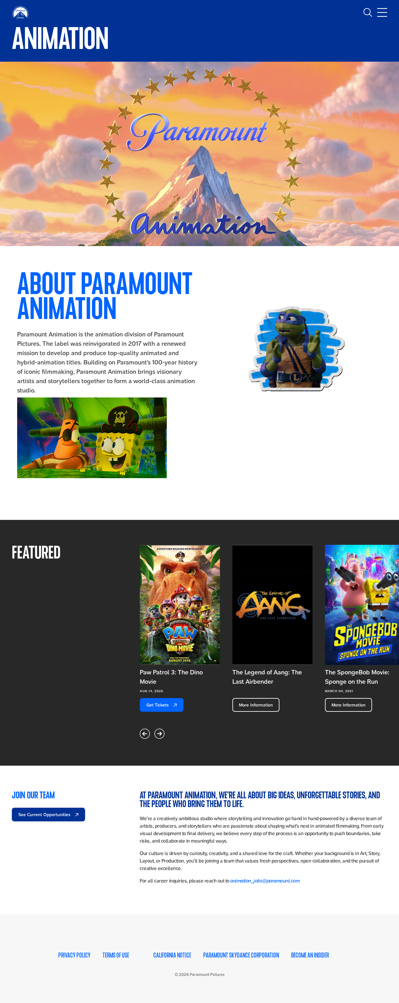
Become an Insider (310, 955)
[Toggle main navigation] (382, 12)
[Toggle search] (368, 12)
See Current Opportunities (45, 814)
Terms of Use (116, 955)
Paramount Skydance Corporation (241, 955)
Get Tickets (158, 704)
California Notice (172, 955)
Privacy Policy (74, 955)
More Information (256, 704)
